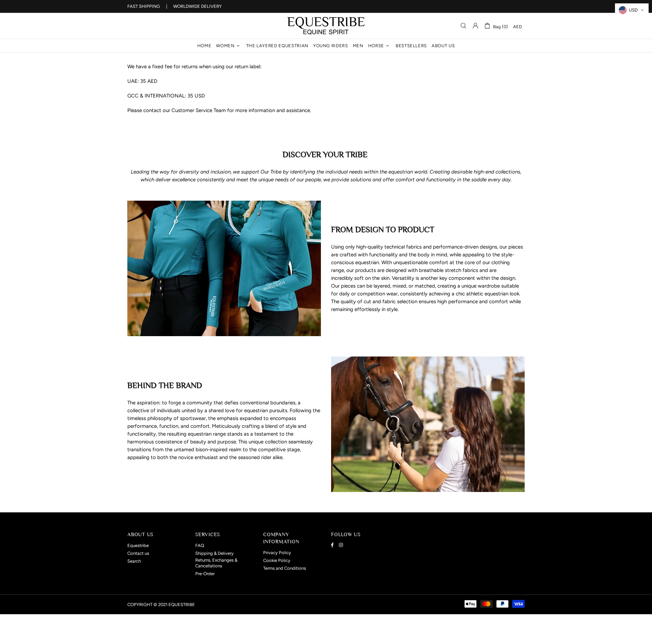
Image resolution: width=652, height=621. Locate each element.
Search (134, 561)
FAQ (199, 545)
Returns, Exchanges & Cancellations (216, 563)
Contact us (138, 553)
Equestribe (326, 26)
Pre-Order (205, 573)
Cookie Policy (276, 560)
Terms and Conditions (284, 568)
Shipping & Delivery (214, 553)
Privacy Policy (277, 552)
